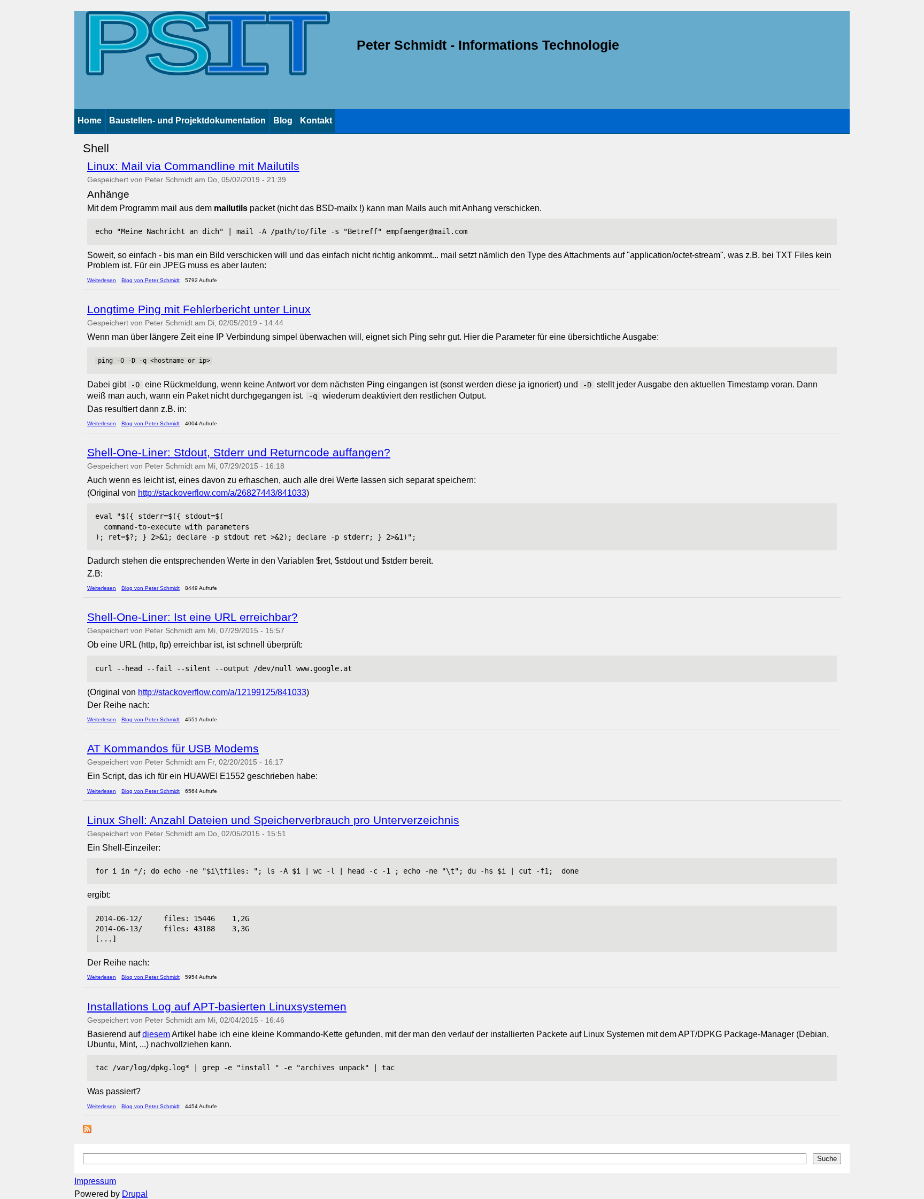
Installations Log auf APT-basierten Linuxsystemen (216, 1006)
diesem (156, 1034)
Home (90, 120)
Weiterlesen (101, 280)
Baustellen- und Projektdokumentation (187, 120)
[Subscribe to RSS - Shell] (87, 1130)
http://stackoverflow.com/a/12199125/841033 (222, 692)
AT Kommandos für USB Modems (173, 748)
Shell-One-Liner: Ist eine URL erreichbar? (192, 617)
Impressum (95, 1181)
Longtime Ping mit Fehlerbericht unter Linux (199, 309)
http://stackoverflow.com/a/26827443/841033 (222, 492)
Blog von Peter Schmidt (150, 280)
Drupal (135, 1193)
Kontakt (316, 120)
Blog (282, 120)
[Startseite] (208, 45)
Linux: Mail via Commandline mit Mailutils (193, 166)
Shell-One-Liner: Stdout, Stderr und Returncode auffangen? (238, 452)
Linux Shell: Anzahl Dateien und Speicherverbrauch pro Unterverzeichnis (273, 820)
